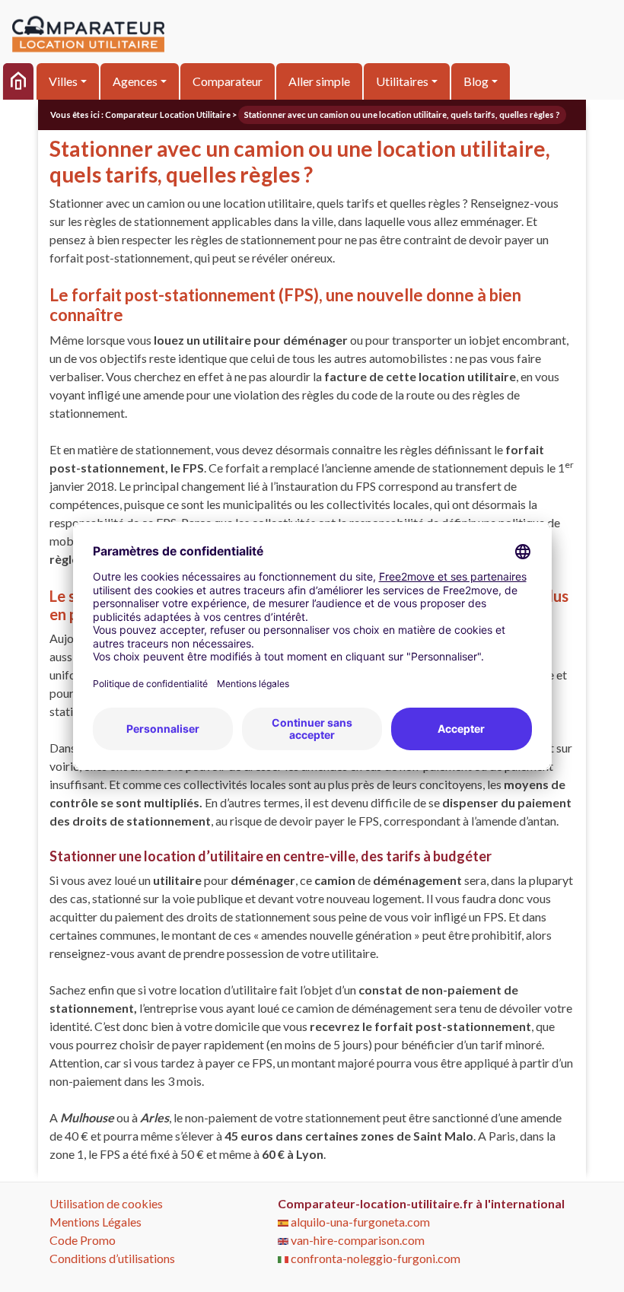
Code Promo (82, 1240)
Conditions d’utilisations (112, 1258)
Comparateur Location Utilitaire (168, 114)
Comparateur (228, 81)
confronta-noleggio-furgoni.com (374, 1258)
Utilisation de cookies (106, 1203)
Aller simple (319, 81)
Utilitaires (402, 81)
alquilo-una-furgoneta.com (359, 1221)
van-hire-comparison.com (356, 1240)
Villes (63, 81)
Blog (476, 81)
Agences (135, 81)
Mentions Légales (95, 1221)
